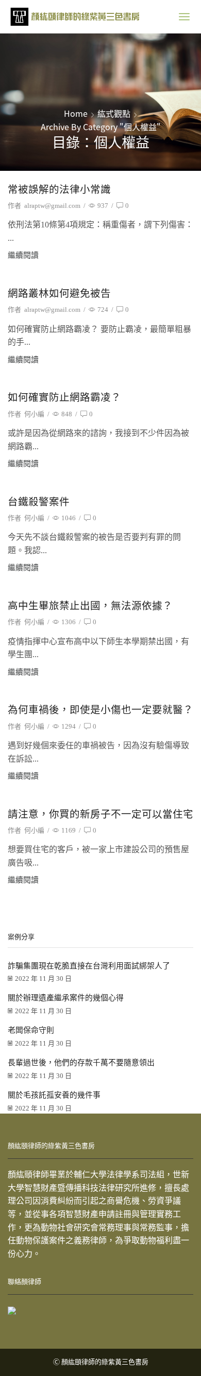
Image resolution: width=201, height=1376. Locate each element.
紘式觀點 (113, 113)
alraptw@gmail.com (52, 205)
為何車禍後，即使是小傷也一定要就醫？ (100, 709)
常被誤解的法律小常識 (59, 189)
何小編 (34, 414)
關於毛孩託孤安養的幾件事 (54, 1095)
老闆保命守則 (31, 1030)
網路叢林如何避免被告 (59, 293)
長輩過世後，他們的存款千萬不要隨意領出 (81, 1063)
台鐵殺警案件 (39, 502)
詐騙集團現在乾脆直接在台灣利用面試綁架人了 (89, 966)
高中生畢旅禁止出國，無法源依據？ (90, 606)
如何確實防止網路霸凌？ (64, 397)
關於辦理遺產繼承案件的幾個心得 (66, 998)
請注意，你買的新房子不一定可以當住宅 (100, 814)
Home (76, 113)
